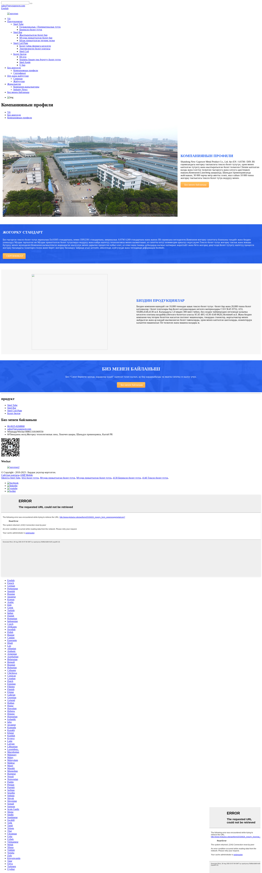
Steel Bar (17, 32)
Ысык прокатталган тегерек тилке (37, 40)
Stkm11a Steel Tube (10, 478)
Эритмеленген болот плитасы (34, 48)
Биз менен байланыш (18, 92)
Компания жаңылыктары (26, 86)
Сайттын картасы (10, 475)
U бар (22, 65)
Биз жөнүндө (14, 67)
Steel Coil (24, 51)
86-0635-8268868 (16, 426)
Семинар (18, 78)
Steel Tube (18, 24)
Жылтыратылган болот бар (33, 35)
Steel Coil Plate (20, 43)
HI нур (22, 57)
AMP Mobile (26, 475)
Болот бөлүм (19, 54)
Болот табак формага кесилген (35, 46)
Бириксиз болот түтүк (30, 29)
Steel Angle (24, 62)
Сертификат (19, 73)
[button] (195, 184)
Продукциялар (14, 21)
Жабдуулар (19, 81)
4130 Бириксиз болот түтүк (127, 478)
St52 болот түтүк (30, 478)
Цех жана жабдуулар (18, 76)
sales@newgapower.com (19, 429)
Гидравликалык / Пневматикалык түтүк (40, 27)
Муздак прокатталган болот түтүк (57, 478)
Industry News (20, 89)
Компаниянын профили (25, 70)
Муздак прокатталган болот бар (35, 37)
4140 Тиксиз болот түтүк (155, 478)
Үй (8, 18)
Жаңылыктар (14, 84)
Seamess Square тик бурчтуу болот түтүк (40, 59)
